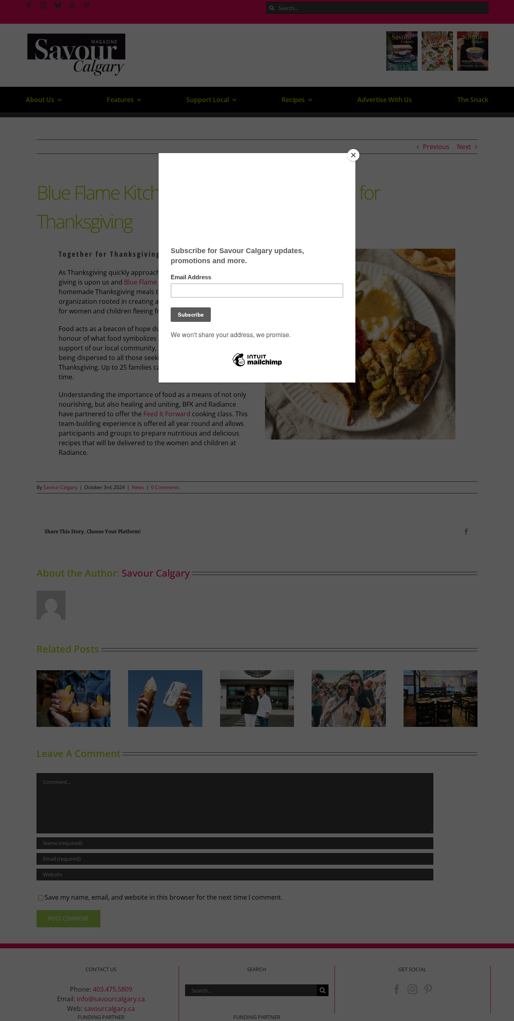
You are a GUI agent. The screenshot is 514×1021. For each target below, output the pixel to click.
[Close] (353, 155)
